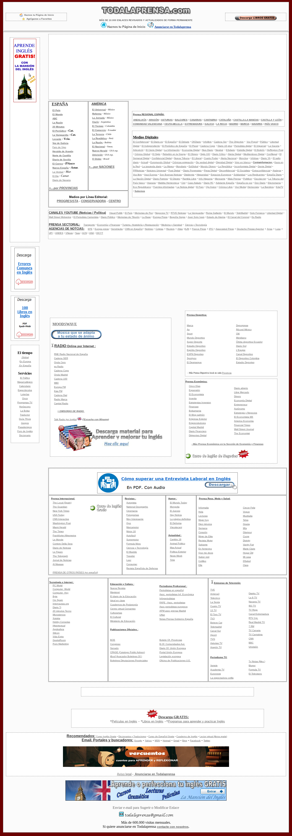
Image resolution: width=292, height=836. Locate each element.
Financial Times (242, 425)
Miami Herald (59, 527)
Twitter (206, 740)
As (188, 329)
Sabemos (140, 191)
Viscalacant (176, 527)
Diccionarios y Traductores (132, 736)
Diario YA (266, 158)
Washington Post (62, 523)
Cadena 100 (60, 379)
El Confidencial (141, 142)
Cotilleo (202, 561)
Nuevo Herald (99, 150)
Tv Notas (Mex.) (257, 661)
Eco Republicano (142, 187)
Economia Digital (191, 150)
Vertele (214, 665)
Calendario (25, 386)
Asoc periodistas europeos (173, 606)
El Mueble (131, 552)
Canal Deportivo (244, 354)
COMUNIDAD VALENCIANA (147, 124)
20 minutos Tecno (62, 611)
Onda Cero (60, 362)
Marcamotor (132, 527)
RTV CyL (253, 618)
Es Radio (256, 217)
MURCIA (244, 124)
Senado (114, 648)
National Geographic (137, 506)
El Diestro (175, 178)
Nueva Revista (117, 588)
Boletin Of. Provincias (170, 640)
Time (172, 560)
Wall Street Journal (244, 429)
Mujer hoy (203, 520)
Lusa (278, 229)
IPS (211, 229)
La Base (146, 217)
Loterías (25, 394)
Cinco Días (194, 386)
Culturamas (116, 613)
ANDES (59, 233)
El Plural (193, 146)
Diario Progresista (192, 170)
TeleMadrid (242, 213)
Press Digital (210, 170)
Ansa (269, 229)
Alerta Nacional (229, 158)
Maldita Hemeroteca (168, 183)
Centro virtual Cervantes (123, 608)
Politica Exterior (178, 551)
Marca (190, 325)
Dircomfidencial (227, 170)
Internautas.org (61, 603)
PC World (58, 585)
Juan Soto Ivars (196, 217)
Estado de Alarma (216, 217)
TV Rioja (253, 610)
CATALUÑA (225, 120)
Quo (128, 523)
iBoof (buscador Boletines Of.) (126, 656)
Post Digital (174, 170)
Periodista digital (243, 146)
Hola (200, 511)
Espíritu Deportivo (196, 350)
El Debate (184, 142)
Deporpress (242, 325)
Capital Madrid (196, 427)
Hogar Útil (248, 553)
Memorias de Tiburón (128, 217)
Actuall (144, 162)
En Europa (25, 361)
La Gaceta (273, 146)
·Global (25, 357)
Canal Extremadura (259, 614)
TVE (212, 590)
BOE (112, 640)
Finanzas (193, 406)
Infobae (254, 158)
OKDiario (196, 142)
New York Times (61, 511)
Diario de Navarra (61, 180)
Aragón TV (216, 647)
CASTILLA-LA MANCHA (246, 120)
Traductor (25, 415)
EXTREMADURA (193, 124)
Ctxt (183, 183)
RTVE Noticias (178, 213)
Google (138, 740)
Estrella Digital (244, 150)
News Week (176, 556)
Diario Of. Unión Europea (172, 648)
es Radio (58, 366)
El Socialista (243, 170)
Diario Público (108, 217)
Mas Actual (175, 547)
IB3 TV (252, 605)
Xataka (56, 618)
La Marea (169, 166)
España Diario (274, 174)
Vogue (246, 511)
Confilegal (272, 154)
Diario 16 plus (225, 146)
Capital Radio (61, 403)
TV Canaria (255, 630)
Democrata (253, 187)
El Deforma (176, 523)
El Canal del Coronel (238, 217)
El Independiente (151, 146)
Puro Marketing (61, 644)
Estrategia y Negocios (245, 412)
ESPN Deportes (195, 354)
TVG (212, 639)
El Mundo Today (178, 502)
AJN (187, 229)
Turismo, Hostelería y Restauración (140, 225)
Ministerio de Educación (122, 621)
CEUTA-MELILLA (173, 124)
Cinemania (132, 511)
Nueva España (60, 168)
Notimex (149, 229)
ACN (84, 233)
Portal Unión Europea (170, 652)
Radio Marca (60, 399)
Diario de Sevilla (61, 159)
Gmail (176, 740)
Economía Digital (243, 400)
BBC (251, 642)
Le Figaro (58, 552)
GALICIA (209, 124)
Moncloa (243, 158)
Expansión (194, 390)
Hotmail (166, 740)
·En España (25, 365)
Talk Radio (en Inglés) (65, 419)
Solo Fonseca (257, 213)
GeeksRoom (59, 640)
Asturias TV (216, 643)
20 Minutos (58, 126)
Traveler (130, 556)
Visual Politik (116, 213)
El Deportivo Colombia (247, 358)
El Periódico (59, 131)
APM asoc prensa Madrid (172, 610)
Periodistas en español (171, 590)
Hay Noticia (176, 515)
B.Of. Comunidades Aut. (172, 644)
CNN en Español (134, 229)
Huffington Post (275, 150)
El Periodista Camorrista (86, 217)
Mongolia (175, 506)
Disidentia (189, 174)
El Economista (196, 394)
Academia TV (217, 669)
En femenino (205, 548)
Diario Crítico (219, 154)
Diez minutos (205, 524)
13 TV (213, 610)
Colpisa (159, 229)
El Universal (99, 109)
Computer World (61, 589)
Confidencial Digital (162, 158)
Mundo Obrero (208, 166)
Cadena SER (61, 358)
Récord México (244, 329)
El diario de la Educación (123, 596)
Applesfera (58, 629)
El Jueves (175, 511)
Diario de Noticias (62, 548)
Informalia (203, 507)
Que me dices (205, 553)
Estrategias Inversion (200, 402)
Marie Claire (249, 548)
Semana (202, 528)
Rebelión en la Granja (174, 154)
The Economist (242, 433)
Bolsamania (195, 410)
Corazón (202, 532)
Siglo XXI (205, 154)
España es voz (244, 183)
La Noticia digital (185, 187)
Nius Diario (207, 150)
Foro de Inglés (25, 431)
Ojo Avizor (211, 187)
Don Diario (260, 183)
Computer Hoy (60, 592)
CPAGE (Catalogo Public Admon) (127, 652)
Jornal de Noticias (62, 560)
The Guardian (60, 506)
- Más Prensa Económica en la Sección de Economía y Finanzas (227, 444)
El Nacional (98, 146)
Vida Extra (58, 636)
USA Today (58, 515)
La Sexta (215, 602)
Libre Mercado (241, 392)
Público (264, 142)
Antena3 (214, 594)
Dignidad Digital (224, 162)
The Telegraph (60, 556)
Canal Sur (215, 631)
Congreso (115, 644)
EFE (90, 229)
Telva (245, 520)
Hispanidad (203, 174)
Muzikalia (248, 516)
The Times (58, 531)
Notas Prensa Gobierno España (176, 619)
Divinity (246, 540)
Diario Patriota (160, 178)
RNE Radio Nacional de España (71, 354)
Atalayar (277, 170)
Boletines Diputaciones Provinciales (129, 660)
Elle (200, 565)
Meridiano (241, 337)
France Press (199, 229)
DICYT (99, 233)
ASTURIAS (167, 120)
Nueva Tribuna (182, 158)
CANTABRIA (210, 120)
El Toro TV (215, 614)
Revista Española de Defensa (142, 568)
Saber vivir (203, 557)
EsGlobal (193, 166)
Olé (238, 333)
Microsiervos (59, 614)
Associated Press (225, 229)
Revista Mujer (205, 540)
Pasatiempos (25, 427)
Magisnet (115, 592)
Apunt (213, 635)
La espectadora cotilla (222, 678)
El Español (171, 142)
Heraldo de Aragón (62, 151)
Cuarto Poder (211, 158)
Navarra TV (255, 601)
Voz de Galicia (60, 143)
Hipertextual (59, 625)
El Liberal (197, 158)
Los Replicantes (256, 174)
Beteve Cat (216, 622)
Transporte (89, 225)
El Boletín (259, 150)
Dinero (237, 396)
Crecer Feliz (249, 507)
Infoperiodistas (167, 598)
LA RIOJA (221, 124)
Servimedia (117, 229)
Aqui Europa (150, 174)
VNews (69, 233)
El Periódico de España (174, 146)
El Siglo (156, 154)
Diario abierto (241, 388)
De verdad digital (205, 162)
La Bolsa (25, 410)
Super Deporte (194, 342)
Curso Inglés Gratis (106, 736)
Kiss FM (58, 391)
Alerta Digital (234, 154)
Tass (77, 233)
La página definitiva (180, 519)
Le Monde (58, 539)
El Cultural (115, 617)
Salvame (203, 544)
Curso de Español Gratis (161, 736)
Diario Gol (241, 346)
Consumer (131, 564)
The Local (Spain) (62, 502)
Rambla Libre (189, 178)
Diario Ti (57, 607)
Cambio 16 (175, 539)
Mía (245, 528)
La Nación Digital (142, 178)
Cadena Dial (60, 395)
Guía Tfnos (25, 419)
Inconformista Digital (245, 166)
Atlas (180, 229)
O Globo (96, 159)
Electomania (274, 183)
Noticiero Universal (156, 170)
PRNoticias (138, 170)
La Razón (57, 122)
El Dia (55, 176)
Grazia (246, 524)
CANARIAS (196, 120)
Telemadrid (216, 626)
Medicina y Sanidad (171, 225)
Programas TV (24, 402)
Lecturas (203, 516)
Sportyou (191, 358)
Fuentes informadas (163, 187)
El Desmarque (194, 362)
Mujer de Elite (205, 536)
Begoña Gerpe (177, 217)
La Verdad (57, 172)
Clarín (95, 122)
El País (56, 110)
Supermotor (132, 539)
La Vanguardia (60, 135)
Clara (245, 565)
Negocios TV (162, 213)
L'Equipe (240, 350)
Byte (55, 596)
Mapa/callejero (25, 382)
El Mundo (57, 114)
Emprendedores (197, 423)
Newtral (219, 150)
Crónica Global (142, 154)
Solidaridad (239, 174)
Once (25, 398)
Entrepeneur (240, 404)
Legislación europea (170, 656)
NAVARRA (257, 124)
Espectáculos (25, 390)
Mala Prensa (234, 178)
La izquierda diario (152, 166)
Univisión (253, 647)
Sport (190, 333)
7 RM (251, 626)
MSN (157, 740)
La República (99, 138)
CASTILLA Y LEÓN (271, 120)
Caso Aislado (194, 183)
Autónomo (239, 408)
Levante (56, 139)
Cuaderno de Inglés (186, 736)
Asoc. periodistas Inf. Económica (176, 594)
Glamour (247, 532)
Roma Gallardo (214, 213)
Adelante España (225, 183)
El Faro (200, 187)
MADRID (233, 124)
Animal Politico (177, 543)
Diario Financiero (197, 431)
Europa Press (160, 217)
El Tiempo (97, 126)
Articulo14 (138, 150)
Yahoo (148, 740)
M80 (56, 383)
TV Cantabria (256, 634)
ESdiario (230, 150)
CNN (251, 638)
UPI (51, 233)
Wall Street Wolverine (60, 217)
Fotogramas (132, 515)
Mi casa (247, 557)
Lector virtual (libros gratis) (213, 736)
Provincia (227, 373)
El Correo (57, 163)
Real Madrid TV (257, 622)
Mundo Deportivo (196, 337)
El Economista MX (243, 417)
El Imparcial (260, 146)
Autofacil (131, 535)
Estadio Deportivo (196, 346)
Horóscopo (25, 406)
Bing (184, 740)
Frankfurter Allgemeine (64, 535)
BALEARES (181, 120)
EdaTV (279, 187)
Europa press (102, 229)
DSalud (247, 561)
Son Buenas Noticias (171, 174)
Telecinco (215, 598)
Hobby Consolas (61, 622)
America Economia (244, 421)
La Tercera (98, 134)
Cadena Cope (207, 146)
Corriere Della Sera (63, 543)
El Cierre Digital (154, 150)
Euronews (215, 673)
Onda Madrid (61, 374)
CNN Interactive (61, 519)
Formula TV (255, 669)
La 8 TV (253, 597)
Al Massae (58, 564)
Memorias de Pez (144, 213)
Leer (128, 560)
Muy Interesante (134, 519)
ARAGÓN (154, 120)
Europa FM (60, 387)
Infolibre (207, 142)
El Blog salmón (197, 415)
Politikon (247, 178)
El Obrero (193, 154)
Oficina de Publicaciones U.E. (175, 660)
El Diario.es (157, 142)
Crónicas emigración (183, 162)
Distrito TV (254, 593)
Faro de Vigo (59, 147)
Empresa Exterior (198, 419)
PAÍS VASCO (272, 124)
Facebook (195, 740)
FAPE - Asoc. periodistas (172, 602)
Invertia (193, 398)
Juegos (25, 423)
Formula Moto (133, 543)
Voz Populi (252, 142)
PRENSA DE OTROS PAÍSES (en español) (75, 572)
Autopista (131, 502)
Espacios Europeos (221, 174)
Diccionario (25, 435)
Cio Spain (58, 600)
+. (70, 411)
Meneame (220, 178)
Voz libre (137, 174)
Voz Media (240, 187)
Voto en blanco (243, 162)
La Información (172, 150)
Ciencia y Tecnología (196, 225)
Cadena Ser (220, 142)
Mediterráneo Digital (253, 154)
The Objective (236, 142)
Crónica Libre (226, 187)
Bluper (252, 665)
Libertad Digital (275, 213)
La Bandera (267, 187)
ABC (54, 118)
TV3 (212, 618)
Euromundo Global (160, 162)
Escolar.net (260, 178)
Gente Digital (264, 166)
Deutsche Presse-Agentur (250, 229)
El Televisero (255, 673)
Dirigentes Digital (197, 435)
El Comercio (99, 130)
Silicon (56, 633)
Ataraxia (151, 183)
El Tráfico (25, 378)
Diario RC (209, 183)
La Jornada (98, 118)
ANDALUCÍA (139, 120)
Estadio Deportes (245, 362)
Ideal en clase (117, 600)
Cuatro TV (215, 606)
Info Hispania (206, 178)
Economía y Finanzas (108, 225)
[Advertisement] (25, 171)
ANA (91, 233)
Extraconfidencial (261, 170)
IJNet (162, 615)
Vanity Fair (248, 544)
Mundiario (181, 166)
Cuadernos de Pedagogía (124, 604)
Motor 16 (131, 531)
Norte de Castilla (61, 155)
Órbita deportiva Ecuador (249, 342)
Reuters (170, 229)
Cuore (246, 536)
